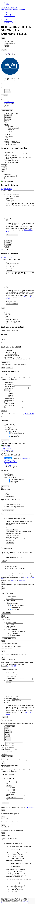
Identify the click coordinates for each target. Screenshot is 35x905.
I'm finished (10, 542)
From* (3, 747)
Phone (8, 200)
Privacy (6, 463)
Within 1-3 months (17, 855)
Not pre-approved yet (18, 873)
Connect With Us (9, 16)
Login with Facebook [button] (11, 566)
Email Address (10, 557)
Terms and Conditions (10, 462)
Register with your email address (15, 518)
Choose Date (10, 700)
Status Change (14, 436)
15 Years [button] (10, 395)
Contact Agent (5, 362)
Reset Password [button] (9, 496)
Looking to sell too (17, 888)
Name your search (9, 426)
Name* (3, 745)
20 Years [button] (10, 393)
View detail (9, 367)
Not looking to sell (17, 889)
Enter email (9, 504)
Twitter (6, 107)
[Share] (1, 99)
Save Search (4, 440)
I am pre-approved (17, 871)
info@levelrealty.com (7, 450)
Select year (7, 388)
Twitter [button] (6, 46)
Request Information (6, 110)
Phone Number (10, 678)
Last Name (9, 196)
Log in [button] (6, 493)
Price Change (14, 435)
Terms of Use (14, 580)
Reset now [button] (21, 568)
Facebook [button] (7, 45)
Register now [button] (16, 499)
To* (4, 743)
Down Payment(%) (10, 405)
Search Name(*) (11, 597)
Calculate (4, 410)
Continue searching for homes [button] (9, 838)
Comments (9, 202)
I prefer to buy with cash (19, 875)
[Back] (1, 513)
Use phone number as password (15, 539)
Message (3, 753)
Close (3, 308)
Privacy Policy (28, 230)
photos (7, 90)
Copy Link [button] (9, 43)
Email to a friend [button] (9, 41)
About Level (8, 14)
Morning (8, 698)
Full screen (4, 95)
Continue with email (8, 510)
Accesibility (7, 465)
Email (7, 198)
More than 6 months (18, 858)
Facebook (7, 105)
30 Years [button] (10, 392)
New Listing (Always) (17, 433)
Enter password (10, 506)
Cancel (3, 756)
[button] (10, 55)
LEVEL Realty (5, 446)
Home (6, 12)
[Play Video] (1, 83)
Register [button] (6, 494)
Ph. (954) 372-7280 (6, 189)
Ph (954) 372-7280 (6, 448)
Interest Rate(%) (9, 400)
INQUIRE (4, 50)
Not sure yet (15, 891)
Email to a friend (9, 102)
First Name (9, 194)
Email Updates (8, 429)
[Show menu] (1, 19)
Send (4, 560)
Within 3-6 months (17, 856)
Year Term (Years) (11, 782)
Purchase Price (8, 384)
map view (7, 92)
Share (3, 38)
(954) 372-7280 (29, 414)
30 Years (7, 390)
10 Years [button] (10, 397)
